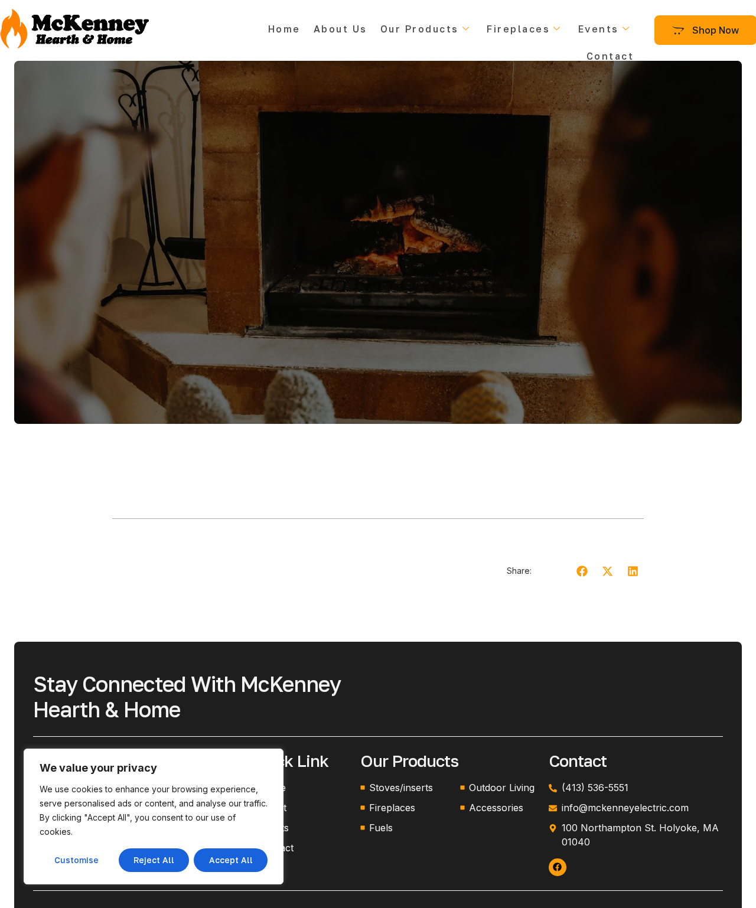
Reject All (153, 860)
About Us (340, 29)
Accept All (231, 860)
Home (284, 29)
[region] (154, 816)
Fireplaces (518, 29)
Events (598, 29)
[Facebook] (557, 867)
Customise (76, 860)
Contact (610, 56)
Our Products (419, 29)
